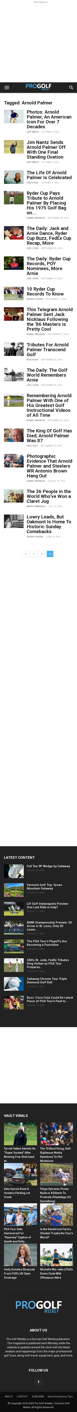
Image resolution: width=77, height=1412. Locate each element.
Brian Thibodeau (36, 506)
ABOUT (9, 1396)
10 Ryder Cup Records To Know (45, 291)
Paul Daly (32, 446)
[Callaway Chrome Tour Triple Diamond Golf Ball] (14, 984)
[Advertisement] (38, 42)
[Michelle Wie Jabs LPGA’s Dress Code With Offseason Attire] (56, 1255)
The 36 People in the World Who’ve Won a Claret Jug (49, 496)
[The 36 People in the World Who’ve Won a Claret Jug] (14, 496)
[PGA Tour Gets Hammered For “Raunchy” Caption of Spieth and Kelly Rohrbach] (20, 1214)
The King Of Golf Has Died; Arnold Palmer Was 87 (49, 435)
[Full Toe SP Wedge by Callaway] (14, 871)
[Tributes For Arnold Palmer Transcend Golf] (14, 349)
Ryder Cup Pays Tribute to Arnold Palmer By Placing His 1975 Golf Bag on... (46, 203)
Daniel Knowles (36, 218)
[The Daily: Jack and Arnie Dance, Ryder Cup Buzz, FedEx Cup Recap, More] (14, 233)
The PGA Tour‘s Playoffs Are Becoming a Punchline (47, 943)
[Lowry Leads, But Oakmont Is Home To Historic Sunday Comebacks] (14, 521)
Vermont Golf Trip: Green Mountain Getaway (44, 886)
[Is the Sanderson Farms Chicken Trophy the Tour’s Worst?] (56, 1214)
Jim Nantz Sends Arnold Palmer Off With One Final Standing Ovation (46, 150)
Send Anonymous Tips (60, 1396)
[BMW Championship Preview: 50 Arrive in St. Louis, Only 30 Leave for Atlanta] (14, 927)
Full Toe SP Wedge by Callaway (48, 866)
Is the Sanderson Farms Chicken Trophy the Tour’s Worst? (56, 1233)
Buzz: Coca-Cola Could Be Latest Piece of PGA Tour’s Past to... (50, 999)
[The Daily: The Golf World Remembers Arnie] (14, 374)
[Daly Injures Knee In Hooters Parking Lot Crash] (20, 1174)
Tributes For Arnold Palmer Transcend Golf (48, 349)
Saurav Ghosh (35, 299)
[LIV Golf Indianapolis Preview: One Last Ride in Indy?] (14, 909)
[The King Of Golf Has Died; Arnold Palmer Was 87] (14, 435)
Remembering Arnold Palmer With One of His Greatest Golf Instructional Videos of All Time (49, 405)
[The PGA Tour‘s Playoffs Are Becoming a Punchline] (14, 946)
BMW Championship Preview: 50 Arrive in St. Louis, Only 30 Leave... (49, 926)
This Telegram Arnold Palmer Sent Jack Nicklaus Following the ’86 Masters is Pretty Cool (50, 319)
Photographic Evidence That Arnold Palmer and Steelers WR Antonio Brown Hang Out (49, 466)
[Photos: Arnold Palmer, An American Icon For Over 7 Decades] (14, 116)
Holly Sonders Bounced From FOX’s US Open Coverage (19, 1273)
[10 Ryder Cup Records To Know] (14, 293)
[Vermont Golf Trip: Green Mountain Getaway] (14, 890)
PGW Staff (32, 182)
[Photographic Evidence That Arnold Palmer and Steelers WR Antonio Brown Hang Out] (14, 460)
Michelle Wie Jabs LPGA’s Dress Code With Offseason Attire (56, 1273)
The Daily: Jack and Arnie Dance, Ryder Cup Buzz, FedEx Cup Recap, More (49, 236)
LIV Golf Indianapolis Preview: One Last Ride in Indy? (48, 905)
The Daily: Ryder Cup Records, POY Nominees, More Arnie (49, 266)
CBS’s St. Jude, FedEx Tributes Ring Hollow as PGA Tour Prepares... (48, 963)
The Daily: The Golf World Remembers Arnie (47, 375)
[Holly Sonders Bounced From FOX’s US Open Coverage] (20, 1255)
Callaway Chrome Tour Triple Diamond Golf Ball (47, 980)
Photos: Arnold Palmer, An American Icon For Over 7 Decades (49, 119)
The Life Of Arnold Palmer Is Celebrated (49, 175)
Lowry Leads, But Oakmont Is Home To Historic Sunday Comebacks (49, 524)
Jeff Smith (33, 132)
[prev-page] (25, 554)
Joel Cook (32, 248)
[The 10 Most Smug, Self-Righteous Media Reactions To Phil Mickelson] (56, 1134)
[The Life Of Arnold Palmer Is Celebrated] (14, 177)
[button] (6, 87)
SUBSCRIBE (38, 1396)
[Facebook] (38, 1382)
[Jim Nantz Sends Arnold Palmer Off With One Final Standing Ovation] (14, 147)
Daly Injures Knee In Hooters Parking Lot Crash (17, 1193)
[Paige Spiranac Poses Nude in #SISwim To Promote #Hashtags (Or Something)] (56, 1174)
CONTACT (22, 1396)
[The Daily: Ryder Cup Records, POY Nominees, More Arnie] (14, 263)
